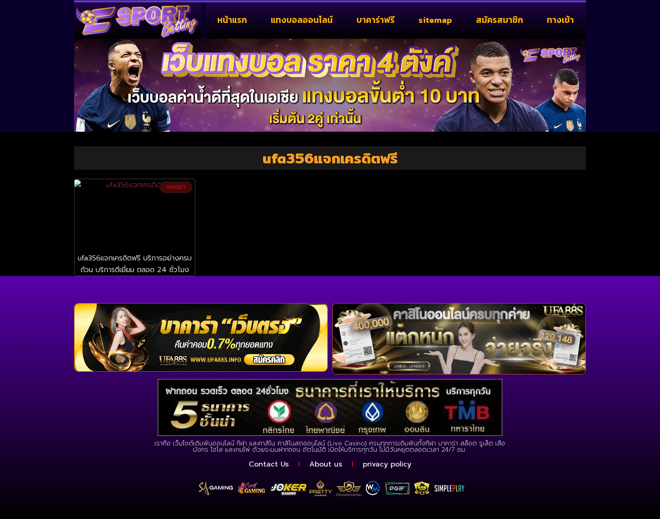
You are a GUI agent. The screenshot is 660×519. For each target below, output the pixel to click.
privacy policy (387, 464)
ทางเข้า (560, 19)
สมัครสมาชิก (499, 19)
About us (325, 464)
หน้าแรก (232, 19)
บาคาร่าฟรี (375, 19)
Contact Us (269, 464)
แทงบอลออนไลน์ (302, 19)
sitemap (435, 19)
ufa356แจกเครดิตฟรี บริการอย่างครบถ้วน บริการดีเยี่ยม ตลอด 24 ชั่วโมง (135, 264)
